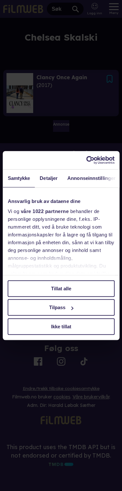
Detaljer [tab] (49, 178)
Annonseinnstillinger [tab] (91, 178)
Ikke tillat (61, 326)
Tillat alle (61, 288)
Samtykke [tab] (18, 178)
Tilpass (57, 307)
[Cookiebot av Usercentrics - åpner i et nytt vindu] (87, 160)
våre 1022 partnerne (44, 211)
